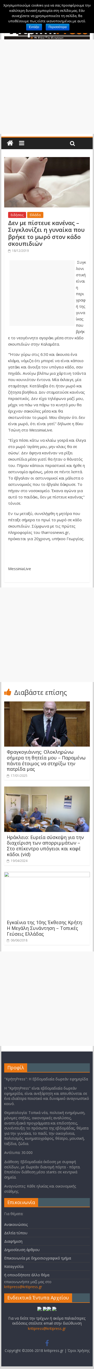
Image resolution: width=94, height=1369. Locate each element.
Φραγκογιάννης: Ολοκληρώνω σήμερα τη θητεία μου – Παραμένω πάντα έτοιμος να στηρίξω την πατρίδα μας (46, 760)
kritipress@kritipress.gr (23, 1286)
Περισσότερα (58, 27)
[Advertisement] (47, 86)
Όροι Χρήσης (79, 1350)
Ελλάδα (35, 215)
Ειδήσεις (17, 215)
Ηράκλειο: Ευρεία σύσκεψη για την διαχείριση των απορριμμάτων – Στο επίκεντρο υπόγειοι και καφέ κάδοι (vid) (45, 845)
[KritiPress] (10, 143)
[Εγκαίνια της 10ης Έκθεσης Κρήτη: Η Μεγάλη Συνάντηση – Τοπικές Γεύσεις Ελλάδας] (47, 875)
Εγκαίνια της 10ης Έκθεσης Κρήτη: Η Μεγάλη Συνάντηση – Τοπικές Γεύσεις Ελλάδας (45, 928)
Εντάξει (34, 27)
